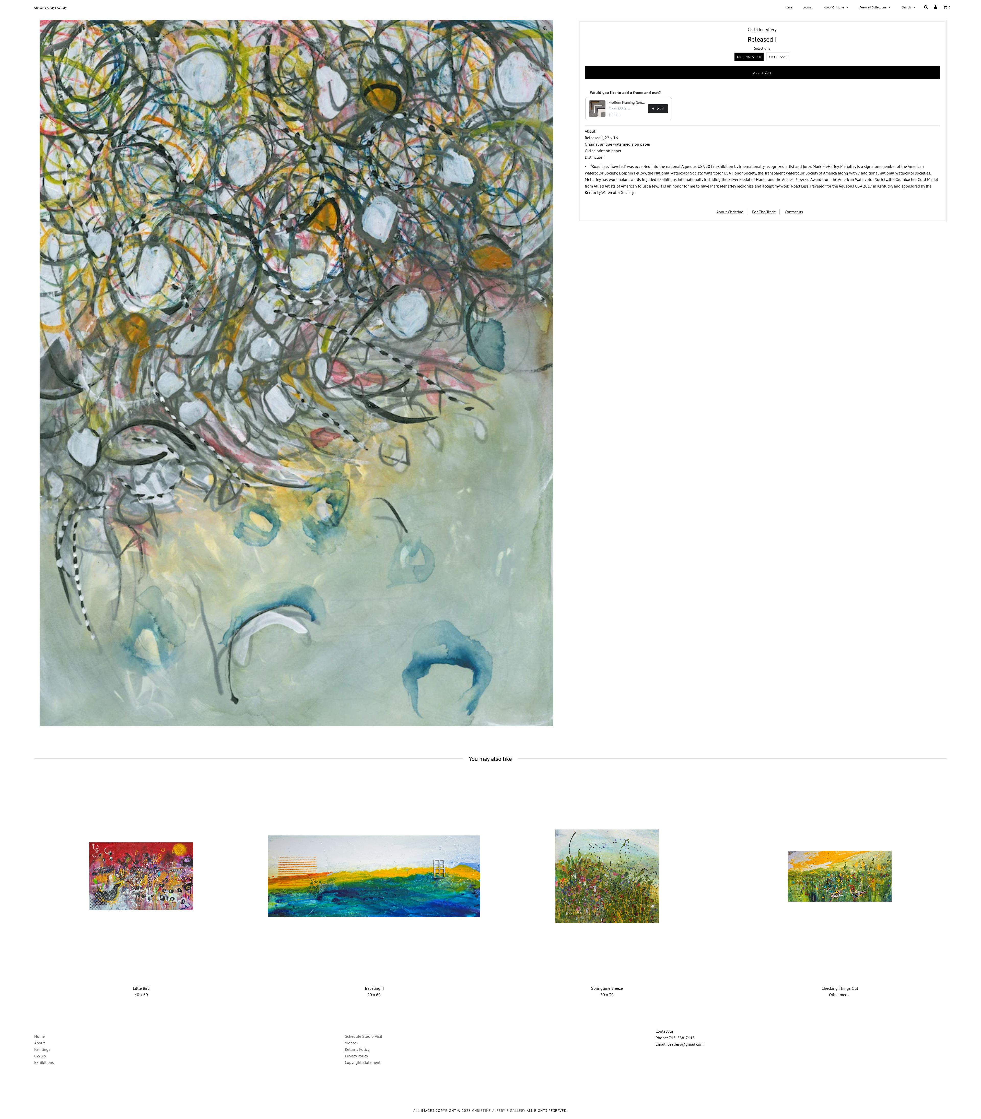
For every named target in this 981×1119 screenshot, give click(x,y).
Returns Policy (357, 1049)
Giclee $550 (778, 57)
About (39, 1042)
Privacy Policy (356, 1055)
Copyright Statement (362, 1062)
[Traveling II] (374, 876)
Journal (808, 7)
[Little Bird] (141, 876)
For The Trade (764, 211)
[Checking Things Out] (840, 876)
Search (906, 7)
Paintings (42, 1049)
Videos (351, 1042)
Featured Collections (873, 7)
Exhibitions (44, 1062)
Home (788, 7)
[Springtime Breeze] (607, 876)
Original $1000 (749, 57)
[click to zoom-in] (545, 28)
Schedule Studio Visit (363, 1036)
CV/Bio (40, 1055)
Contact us (794, 211)
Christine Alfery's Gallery (50, 7)
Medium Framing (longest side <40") (627, 102)
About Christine (834, 7)
